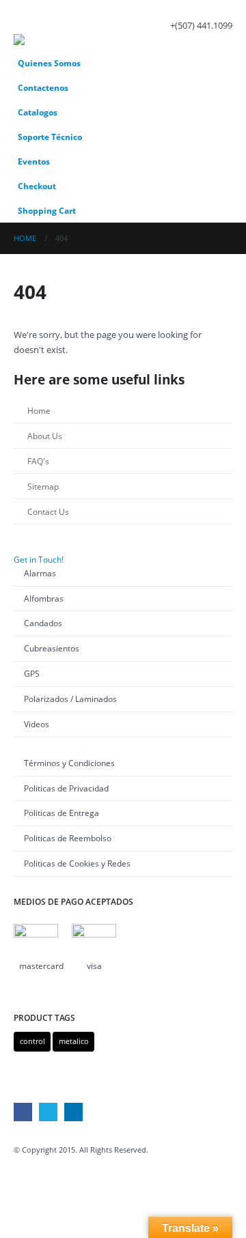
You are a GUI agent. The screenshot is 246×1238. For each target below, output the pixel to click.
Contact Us (48, 511)
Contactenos (43, 87)
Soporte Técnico (50, 136)
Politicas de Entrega (61, 812)
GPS (32, 673)
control (32, 1041)
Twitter (48, 1112)
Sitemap (43, 486)
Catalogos (37, 112)
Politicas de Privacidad (66, 788)
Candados (43, 622)
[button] (26, 17)
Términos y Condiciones (69, 762)
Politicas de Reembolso (67, 837)
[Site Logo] (51, 42)
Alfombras (44, 598)
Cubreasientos (51, 648)
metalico (74, 1041)
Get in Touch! (39, 559)
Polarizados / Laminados (70, 698)
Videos (36, 723)
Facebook (23, 1112)
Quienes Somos (49, 62)
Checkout (37, 185)
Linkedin (73, 1112)
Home (39, 410)
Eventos (34, 161)
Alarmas (40, 572)
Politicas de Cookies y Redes (77, 863)
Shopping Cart (47, 210)
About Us (44, 435)
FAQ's (38, 460)
